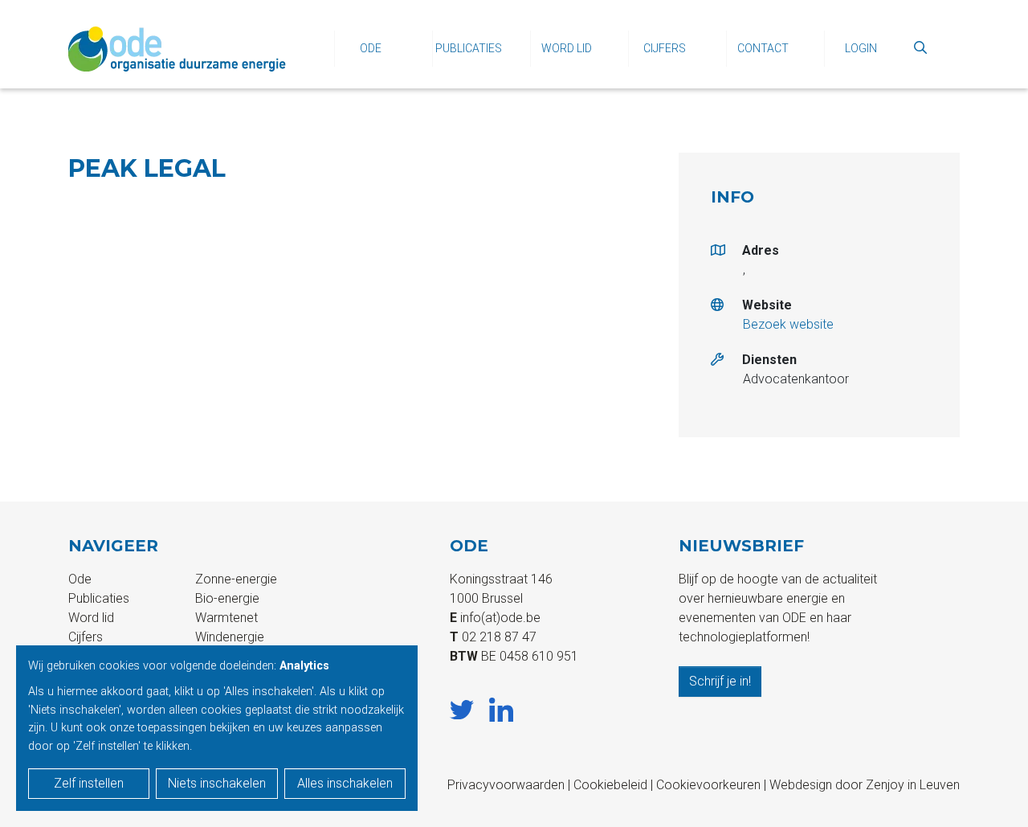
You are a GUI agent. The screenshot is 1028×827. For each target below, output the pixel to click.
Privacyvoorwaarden (506, 784)
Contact (763, 48)
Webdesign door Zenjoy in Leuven (864, 784)
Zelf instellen (89, 783)
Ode (370, 48)
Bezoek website (788, 324)
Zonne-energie (236, 579)
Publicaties (468, 48)
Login (861, 48)
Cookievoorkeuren (708, 784)
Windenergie (229, 637)
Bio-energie (227, 598)
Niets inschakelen (217, 783)
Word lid (566, 48)
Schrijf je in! (720, 681)
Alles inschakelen (345, 783)
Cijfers (664, 48)
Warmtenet (226, 617)
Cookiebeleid (610, 784)
